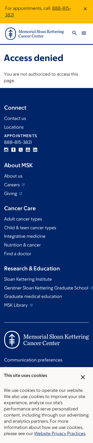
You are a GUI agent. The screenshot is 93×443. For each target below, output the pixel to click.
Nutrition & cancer (22, 244)
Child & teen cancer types (30, 227)
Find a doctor (17, 253)
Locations (14, 127)
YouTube (28, 150)
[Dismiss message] (85, 11)
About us (13, 176)
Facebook (13, 150)
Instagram (6, 150)
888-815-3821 (18, 142)
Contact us (15, 118)
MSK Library (16, 305)
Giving (11, 193)
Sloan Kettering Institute (28, 279)
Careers (12, 184)
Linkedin (35, 150)
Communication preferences (33, 359)
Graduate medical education (33, 296)
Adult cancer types (23, 219)
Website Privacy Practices (59, 433)
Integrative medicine (24, 236)
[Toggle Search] (74, 34)
